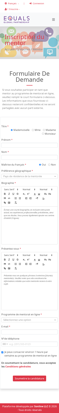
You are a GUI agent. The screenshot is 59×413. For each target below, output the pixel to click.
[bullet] (20, 198)
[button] (11, 189)
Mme (38, 130)
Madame (51, 130)
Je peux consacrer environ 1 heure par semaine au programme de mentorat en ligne (30, 353)
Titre (5, 126)
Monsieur (50, 133)
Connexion (38, 3)
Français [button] (12, 3)
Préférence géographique (17, 170)
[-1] (26, 198)
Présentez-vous (11, 248)
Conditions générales (18, 366)
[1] (45, 194)
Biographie (8, 183)
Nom (5, 152)
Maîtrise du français (13, 164)
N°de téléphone (10, 338)
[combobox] (29, 176)
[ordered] (15, 198)
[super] (28, 194)
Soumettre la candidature (29, 378)
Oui (44, 164)
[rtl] (37, 198)
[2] (50, 194)
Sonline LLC (41, 406)
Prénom (7, 139)
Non (53, 164)
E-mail (5, 326)
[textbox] (29, 176)
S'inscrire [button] (13, 9)
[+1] (30, 198)
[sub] (24, 194)
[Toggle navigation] (53, 19)
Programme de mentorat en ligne (21, 314)
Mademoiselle (21, 130)
